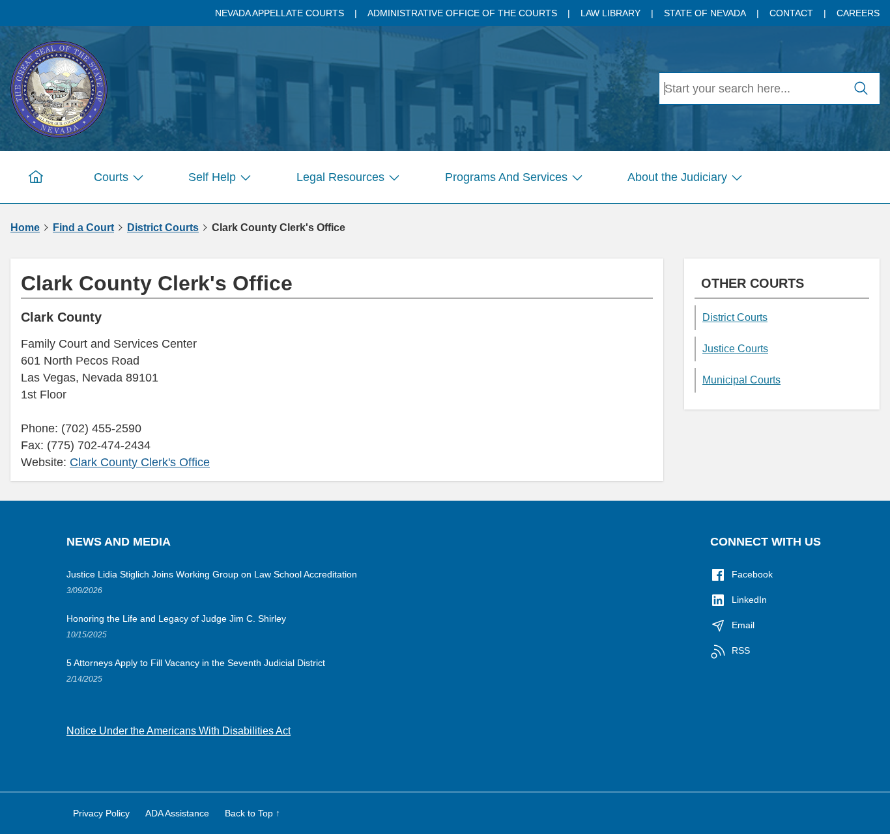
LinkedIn (749, 599)
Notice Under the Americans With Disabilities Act (178, 730)
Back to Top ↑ (252, 813)
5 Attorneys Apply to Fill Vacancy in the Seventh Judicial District (195, 663)
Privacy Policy (101, 813)
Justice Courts (735, 348)
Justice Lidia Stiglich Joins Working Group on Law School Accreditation (211, 574)
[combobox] (751, 88)
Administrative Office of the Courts (462, 13)
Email (743, 625)
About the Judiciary (677, 177)
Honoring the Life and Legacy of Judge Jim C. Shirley (176, 618)
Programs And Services (506, 177)
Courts (111, 177)
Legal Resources (340, 177)
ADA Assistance (177, 813)
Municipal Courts (741, 379)
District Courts (163, 228)
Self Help (212, 177)
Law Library (610, 13)
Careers (858, 13)
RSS (741, 650)
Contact (791, 13)
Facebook (752, 574)
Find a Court (83, 228)
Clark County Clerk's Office (140, 462)
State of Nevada (705, 13)
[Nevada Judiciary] (59, 87)
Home (25, 228)
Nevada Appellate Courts (279, 13)
